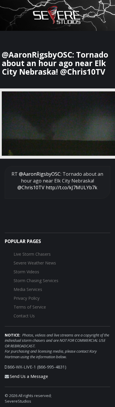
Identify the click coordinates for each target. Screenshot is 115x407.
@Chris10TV (31, 187)
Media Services (28, 289)
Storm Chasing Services (36, 280)
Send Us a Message (29, 376)
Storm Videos (26, 271)
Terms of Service (30, 307)
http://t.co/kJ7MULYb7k (71, 187)
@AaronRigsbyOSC (39, 174)
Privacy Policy (27, 298)
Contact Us (24, 316)
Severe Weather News (35, 263)
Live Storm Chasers (32, 254)
